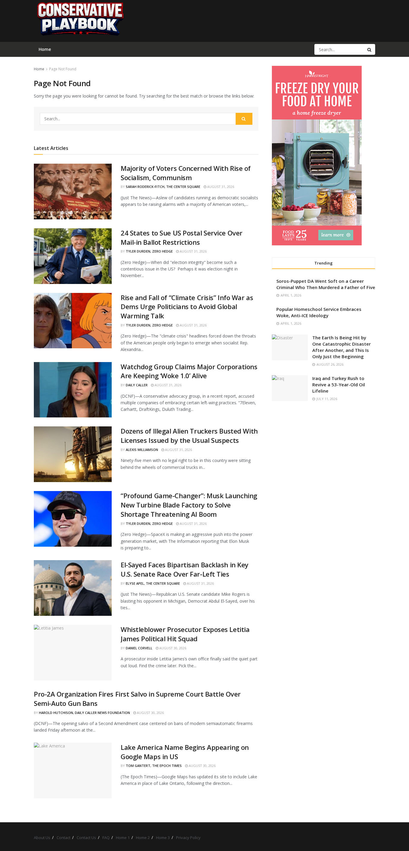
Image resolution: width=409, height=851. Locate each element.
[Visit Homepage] (80, 20)
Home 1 (123, 837)
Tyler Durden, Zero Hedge (149, 251)
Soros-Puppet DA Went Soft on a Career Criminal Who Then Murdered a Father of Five (325, 284)
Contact (63, 837)
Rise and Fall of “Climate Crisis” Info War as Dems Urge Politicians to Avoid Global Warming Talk (187, 306)
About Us (42, 837)
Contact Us (86, 837)
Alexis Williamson (142, 449)
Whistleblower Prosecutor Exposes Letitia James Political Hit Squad (185, 634)
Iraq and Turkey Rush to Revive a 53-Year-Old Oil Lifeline (338, 384)
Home (39, 69)
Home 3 (163, 837)
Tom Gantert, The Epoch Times (154, 765)
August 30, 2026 (172, 648)
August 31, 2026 (220, 186)
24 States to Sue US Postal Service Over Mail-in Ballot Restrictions (182, 237)
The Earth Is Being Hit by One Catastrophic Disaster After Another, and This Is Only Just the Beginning (341, 347)
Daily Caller (137, 385)
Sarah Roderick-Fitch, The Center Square (163, 186)
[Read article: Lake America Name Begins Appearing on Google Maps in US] (73, 770)
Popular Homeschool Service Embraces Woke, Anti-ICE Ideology (318, 312)
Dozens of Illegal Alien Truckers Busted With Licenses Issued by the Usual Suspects (189, 435)
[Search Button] (369, 49)
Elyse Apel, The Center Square (153, 583)
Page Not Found (62, 69)
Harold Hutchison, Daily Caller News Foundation (84, 712)
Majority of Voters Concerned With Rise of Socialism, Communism (186, 173)
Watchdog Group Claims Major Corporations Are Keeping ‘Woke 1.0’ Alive (189, 371)
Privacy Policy (188, 837)
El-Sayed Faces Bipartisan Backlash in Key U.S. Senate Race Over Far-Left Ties (185, 569)
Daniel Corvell (139, 648)
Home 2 (143, 837)
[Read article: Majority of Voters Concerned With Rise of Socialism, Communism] (73, 191)
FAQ (106, 837)
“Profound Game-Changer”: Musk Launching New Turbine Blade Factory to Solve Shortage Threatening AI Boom (189, 505)
